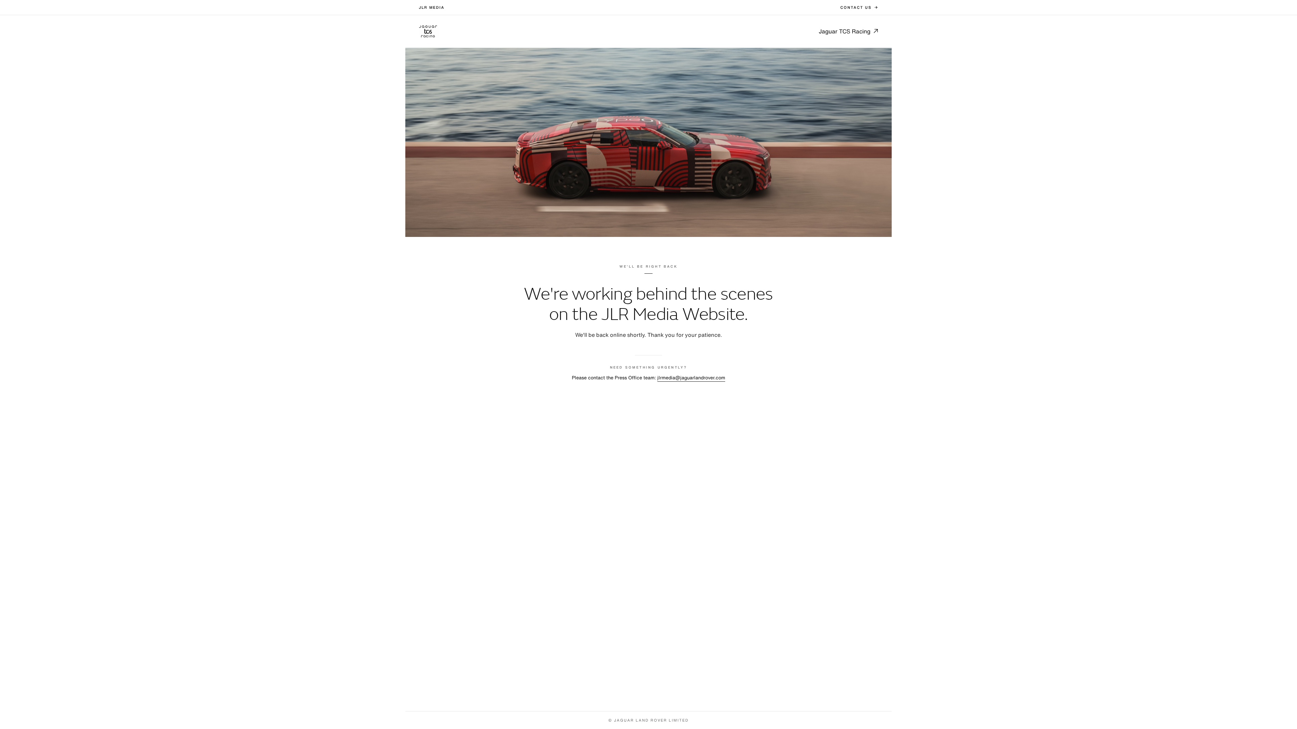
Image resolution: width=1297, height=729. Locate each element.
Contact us (855, 7)
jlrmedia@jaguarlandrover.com (691, 377)
